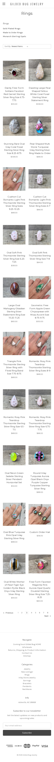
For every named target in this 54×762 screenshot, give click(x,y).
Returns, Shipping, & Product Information (27, 650)
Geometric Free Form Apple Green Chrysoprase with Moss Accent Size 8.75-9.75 (39, 311)
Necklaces (27, 689)
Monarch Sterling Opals (14, 36)
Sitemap (27, 656)
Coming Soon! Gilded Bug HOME (27, 644)
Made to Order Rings (13, 32)
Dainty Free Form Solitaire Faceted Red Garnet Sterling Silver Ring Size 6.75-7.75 (14, 94)
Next (46, 616)
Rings (27, 675)
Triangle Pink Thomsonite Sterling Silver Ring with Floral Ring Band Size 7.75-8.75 (14, 367)
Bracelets (27, 683)
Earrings (27, 680)
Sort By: (8, 46)
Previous (9, 613)
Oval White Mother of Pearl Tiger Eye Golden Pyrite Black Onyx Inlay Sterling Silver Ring (14, 588)
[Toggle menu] (4, 4)
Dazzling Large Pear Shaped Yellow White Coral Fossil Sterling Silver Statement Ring (40, 94)
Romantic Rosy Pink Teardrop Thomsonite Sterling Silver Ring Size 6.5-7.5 (14, 423)
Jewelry (27, 669)
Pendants (27, 686)
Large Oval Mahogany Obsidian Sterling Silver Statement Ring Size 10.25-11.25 (14, 311)
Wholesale (27, 647)
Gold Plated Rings (11, 28)
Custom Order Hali (40, 532)
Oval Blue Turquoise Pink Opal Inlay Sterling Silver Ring (14, 535)
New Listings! (27, 672)
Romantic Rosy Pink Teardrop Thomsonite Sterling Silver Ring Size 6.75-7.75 (40, 423)
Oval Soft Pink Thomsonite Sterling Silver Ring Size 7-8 (40, 255)
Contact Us (27, 653)
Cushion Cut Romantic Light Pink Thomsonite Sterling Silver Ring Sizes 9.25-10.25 (14, 202)
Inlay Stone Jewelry (27, 677)
